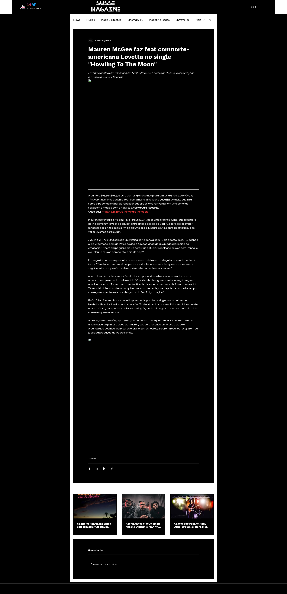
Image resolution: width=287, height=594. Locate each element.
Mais (198, 20)
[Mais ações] (197, 40)
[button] (210, 20)
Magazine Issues (159, 20)
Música (90, 20)
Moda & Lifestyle (111, 20)
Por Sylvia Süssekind (34, 8)
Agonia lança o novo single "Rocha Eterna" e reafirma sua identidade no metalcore (143, 525)
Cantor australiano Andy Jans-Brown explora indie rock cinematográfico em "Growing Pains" (191, 525)
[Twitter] (34, 4)
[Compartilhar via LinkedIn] (104, 468)
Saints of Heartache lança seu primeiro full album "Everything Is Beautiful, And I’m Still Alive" (94, 525)
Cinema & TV (135, 20)
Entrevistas (183, 20)
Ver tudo (209, 489)
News (76, 20)
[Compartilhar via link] (111, 468)
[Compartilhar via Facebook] (89, 468)
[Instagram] (29, 4)
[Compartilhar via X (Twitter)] (97, 468)
